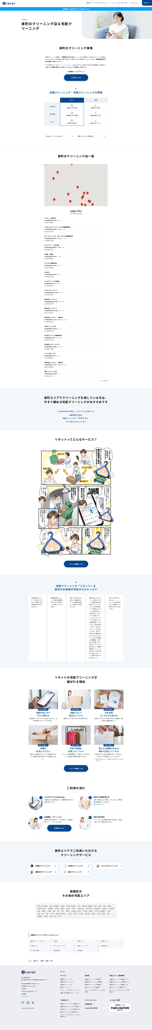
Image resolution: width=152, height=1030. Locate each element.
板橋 (50, 906)
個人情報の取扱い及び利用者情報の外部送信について (34, 980)
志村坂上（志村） (76, 911)
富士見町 (87, 913)
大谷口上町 (80, 908)
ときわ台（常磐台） (100, 911)
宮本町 (46, 916)
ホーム (30, 960)
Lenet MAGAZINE (91, 1008)
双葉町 (93, 913)
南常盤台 (39, 916)
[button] (87, 193)
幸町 (54, 911)
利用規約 (80, 950)
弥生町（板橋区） (71, 906)
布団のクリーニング (75, 866)
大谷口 (74, 908)
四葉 (51, 916)
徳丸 (109, 911)
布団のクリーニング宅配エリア (119, 984)
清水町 (68, 911)
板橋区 (47, 960)
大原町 (68, 908)
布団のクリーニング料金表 (93, 984)
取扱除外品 (57, 950)
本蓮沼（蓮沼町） (61, 913)
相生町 (109, 906)
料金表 (56, 941)
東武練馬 (56, 906)
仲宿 (38, 913)
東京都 (42, 960)
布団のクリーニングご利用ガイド (70, 1009)
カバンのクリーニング (109, 866)
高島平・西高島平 (87, 906)
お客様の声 (104, 946)
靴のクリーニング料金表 (92, 987)
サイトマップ (24, 996)
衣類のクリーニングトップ (38, 941)
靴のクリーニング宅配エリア (118, 987)
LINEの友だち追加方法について (29, 991)
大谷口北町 (89, 908)
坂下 (58, 911)
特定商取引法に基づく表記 (28, 986)
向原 (104, 906)
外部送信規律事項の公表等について (30, 983)
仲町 (47, 913)
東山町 (81, 913)
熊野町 (43, 911)
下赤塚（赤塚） (41, 908)
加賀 (38, 911)
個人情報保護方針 (26, 977)
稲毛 (59, 916)
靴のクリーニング (74, 872)
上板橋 (62, 906)
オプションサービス (59, 946)
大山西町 (111, 908)
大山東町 (104, 908)
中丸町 (52, 913)
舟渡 (98, 913)
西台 (95, 906)
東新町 (91, 911)
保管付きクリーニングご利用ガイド (70, 1006)
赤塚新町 (50, 908)
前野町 (103, 913)
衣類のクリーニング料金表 (93, 979)
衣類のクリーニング (42, 866)
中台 (43, 913)
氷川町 (70, 913)
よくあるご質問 (34, 950)
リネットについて (91, 1000)
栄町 (79, 906)
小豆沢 (57, 908)
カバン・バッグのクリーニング (69, 990)
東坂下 (75, 913)
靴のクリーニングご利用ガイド (69, 1012)
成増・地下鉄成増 (42, 906)
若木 (55, 916)
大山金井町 (97, 908)
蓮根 (100, 906)
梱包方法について (99, 804)
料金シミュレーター (83, 946)
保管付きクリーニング (43, 872)
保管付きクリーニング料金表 (93, 982)
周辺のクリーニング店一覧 (54, 136)
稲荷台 (62, 908)
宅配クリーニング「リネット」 (63, 65)
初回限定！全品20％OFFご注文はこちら (76, 9)
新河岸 (85, 911)
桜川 (62, 911)
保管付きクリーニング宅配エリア (119, 982)
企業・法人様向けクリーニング (69, 993)
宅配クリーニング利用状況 (85, 136)
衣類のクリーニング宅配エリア (119, 979)
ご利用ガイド (34, 946)
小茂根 (49, 911)
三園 (108, 913)
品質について (105, 941)
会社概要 (23, 993)
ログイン (148, 3)
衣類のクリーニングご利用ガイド (70, 1004)
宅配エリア (80, 941)
